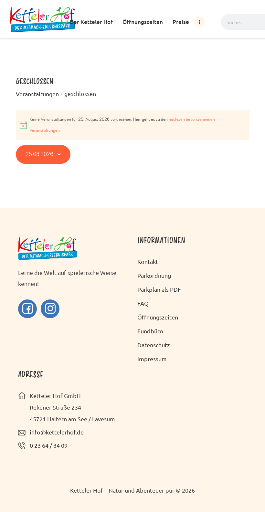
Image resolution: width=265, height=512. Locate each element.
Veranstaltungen (37, 93)
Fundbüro (150, 331)
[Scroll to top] (249, 492)
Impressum (152, 358)
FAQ (143, 303)
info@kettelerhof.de (57, 432)
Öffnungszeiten (157, 317)
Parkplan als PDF (159, 289)
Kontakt (147, 261)
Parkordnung (154, 275)
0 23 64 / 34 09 (49, 445)
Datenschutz (153, 344)
